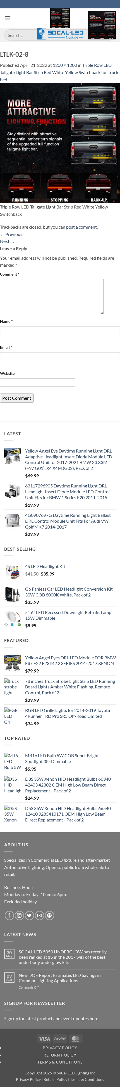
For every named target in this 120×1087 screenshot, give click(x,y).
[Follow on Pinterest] (49, 915)
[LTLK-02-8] (60, 142)
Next (7, 241)
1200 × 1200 (65, 65)
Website (7, 373)
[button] (7, 18)
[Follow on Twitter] (29, 915)
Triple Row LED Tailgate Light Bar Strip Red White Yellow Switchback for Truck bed (59, 72)
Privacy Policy (60, 1047)
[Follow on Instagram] (19, 915)
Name (6, 321)
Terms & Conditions (60, 1062)
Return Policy (60, 1055)
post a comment (81, 226)
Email (6, 347)
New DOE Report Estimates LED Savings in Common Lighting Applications (60, 977)
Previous (11, 234)
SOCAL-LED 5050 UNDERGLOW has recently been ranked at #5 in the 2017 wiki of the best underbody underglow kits (63, 957)
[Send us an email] (39, 915)
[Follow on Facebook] (9, 915)
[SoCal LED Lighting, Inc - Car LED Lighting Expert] (60, 24)
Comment (10, 274)
